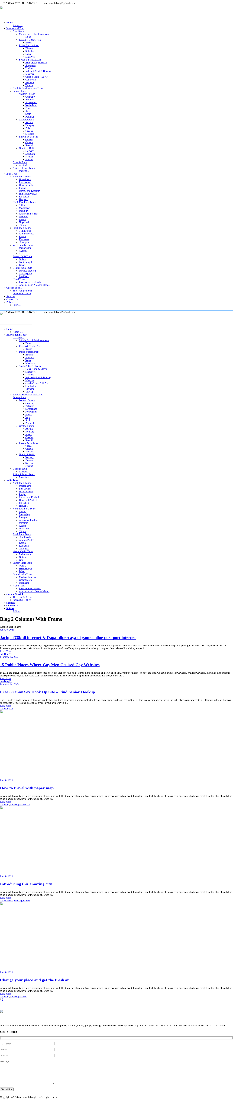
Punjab (22, 188)
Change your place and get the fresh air (35, 980)
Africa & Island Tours (24, 168)
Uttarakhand (25, 179)
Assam (22, 219)
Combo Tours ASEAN (36, 76)
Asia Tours (18, 31)
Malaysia (29, 74)
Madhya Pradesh (27, 270)
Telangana (24, 242)
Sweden (29, 156)
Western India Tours (23, 245)
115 (11, 708)
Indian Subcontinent (29, 45)
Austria (29, 122)
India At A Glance (22, 293)
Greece (28, 139)
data (2, 654)
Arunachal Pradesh (28, 213)
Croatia (29, 142)
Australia (23, 165)
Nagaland (24, 222)
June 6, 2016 (6, 780)
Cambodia (30, 79)
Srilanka (29, 51)
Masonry (8, 900)
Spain (28, 113)
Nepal (28, 54)
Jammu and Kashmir (29, 190)
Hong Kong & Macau (36, 62)
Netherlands (31, 105)
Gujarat (22, 250)
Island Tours (19, 279)
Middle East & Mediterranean (34, 34)
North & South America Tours (28, 88)
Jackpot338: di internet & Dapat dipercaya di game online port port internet (68, 637)
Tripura (22, 225)
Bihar (22, 265)
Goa (21, 253)
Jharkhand (24, 276)
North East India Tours (24, 202)
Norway (29, 151)
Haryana (23, 199)
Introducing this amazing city (26, 884)
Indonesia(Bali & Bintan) (38, 71)
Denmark (30, 153)
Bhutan (29, 48)
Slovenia (29, 145)
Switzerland (31, 102)
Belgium (29, 99)
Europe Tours (19, 91)
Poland (28, 128)
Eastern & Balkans (28, 136)
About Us (18, 25)
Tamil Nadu (25, 230)
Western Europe (27, 94)
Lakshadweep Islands (30, 282)
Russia (28, 42)
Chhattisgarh (25, 273)
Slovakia (29, 133)
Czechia (29, 131)
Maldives (30, 56)
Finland (29, 159)
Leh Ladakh (25, 182)
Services (10, 296)
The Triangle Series (22, 290)
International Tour (15, 28)
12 (10, 681)
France (28, 108)
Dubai (28, 36)
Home (9, 22)
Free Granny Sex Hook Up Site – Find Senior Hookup (47, 692)
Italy (27, 111)
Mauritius (24, 171)
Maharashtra (25, 247)
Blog (6, 654)
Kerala (22, 236)
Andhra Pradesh (27, 233)
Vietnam (29, 82)
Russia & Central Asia (30, 39)
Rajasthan (24, 196)
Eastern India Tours (22, 256)
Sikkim (22, 205)
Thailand (29, 68)
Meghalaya (24, 208)
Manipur (23, 210)
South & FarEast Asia (30, 59)
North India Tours (22, 176)
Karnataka (24, 239)
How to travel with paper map (27, 788)
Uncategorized (17, 804)
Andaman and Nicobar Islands (34, 285)
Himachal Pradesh (28, 193)
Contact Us (12, 299)
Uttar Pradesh (26, 185)
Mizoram (23, 216)
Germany (30, 96)
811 (11, 654)
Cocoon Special (14, 287)
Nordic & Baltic (27, 148)
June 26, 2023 (7, 629)
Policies (10, 302)
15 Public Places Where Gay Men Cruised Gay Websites (50, 665)
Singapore (30, 65)
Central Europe (26, 119)
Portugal (29, 116)
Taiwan (29, 85)
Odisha (22, 259)
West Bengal (25, 262)
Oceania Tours (20, 162)
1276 (27, 804)
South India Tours (22, 228)
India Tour (11, 173)
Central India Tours (22, 267)
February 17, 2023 (9, 657)
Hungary (29, 125)
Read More (5, 651)
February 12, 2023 (9, 684)
